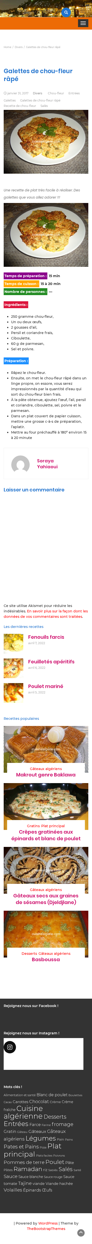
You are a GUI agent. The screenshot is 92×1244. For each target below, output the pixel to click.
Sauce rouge (53, 1177)
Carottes (20, 1101)
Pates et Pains (21, 1146)
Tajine (25, 1183)
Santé (77, 1170)
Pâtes (8, 1170)
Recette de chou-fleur (20, 106)
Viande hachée (59, 1183)
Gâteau (22, 1132)
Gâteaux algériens (46, 769)
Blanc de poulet (52, 1095)
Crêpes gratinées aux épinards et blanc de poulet (46, 835)
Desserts (29, 953)
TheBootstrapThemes (46, 1229)
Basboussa (46, 959)
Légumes (41, 1138)
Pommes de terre (24, 1162)
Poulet (54, 1161)
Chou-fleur (56, 93)
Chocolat (39, 1101)
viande (39, 1183)
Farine (46, 1125)
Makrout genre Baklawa (46, 774)
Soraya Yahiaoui (47, 464)
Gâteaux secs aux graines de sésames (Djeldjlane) (46, 899)
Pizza (43, 1147)
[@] (43, 1047)
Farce (35, 1124)
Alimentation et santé (20, 1095)
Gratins (33, 826)
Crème (55, 1102)
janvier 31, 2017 (17, 93)
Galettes (10, 100)
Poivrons (59, 1155)
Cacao (8, 1102)
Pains (69, 1139)
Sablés (53, 1170)
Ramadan (27, 1169)
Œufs (47, 1190)
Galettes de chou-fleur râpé (40, 100)
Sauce (10, 1176)
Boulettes (75, 1095)
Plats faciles (44, 1155)
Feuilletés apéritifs (51, 661)
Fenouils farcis (46, 637)
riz (45, 1170)
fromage (62, 1124)
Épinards (32, 1190)
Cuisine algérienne (23, 1112)
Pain (60, 1139)
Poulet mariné (45, 686)
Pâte (69, 1162)
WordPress (48, 1223)
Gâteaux (37, 1131)
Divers (37, 93)
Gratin (10, 1131)
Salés (44, 106)
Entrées (74, 93)
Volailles (13, 1190)
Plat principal (53, 826)
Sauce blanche (30, 1177)
